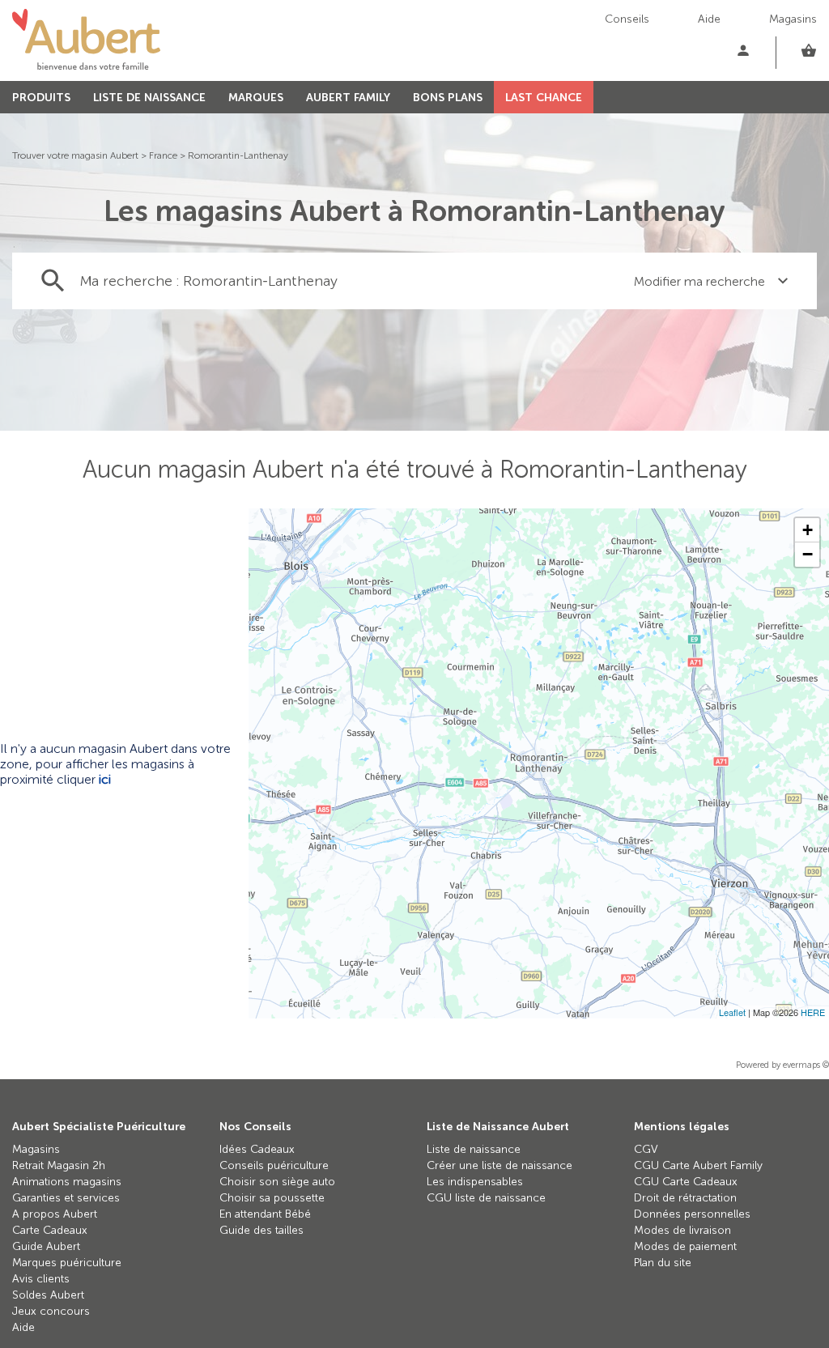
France (163, 155)
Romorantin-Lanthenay (238, 155)
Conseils (627, 19)
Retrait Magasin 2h (58, 1165)
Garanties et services (66, 1198)
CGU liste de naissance (486, 1198)
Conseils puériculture (274, 1165)
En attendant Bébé (265, 1214)
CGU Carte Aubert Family (698, 1165)
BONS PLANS (448, 97)
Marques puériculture (66, 1262)
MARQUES (255, 97)
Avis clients (41, 1279)
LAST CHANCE (543, 97)
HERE (813, 1012)
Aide (709, 19)
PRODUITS (41, 97)
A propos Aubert (54, 1214)
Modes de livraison (682, 1230)
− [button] (807, 554)
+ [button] (807, 530)
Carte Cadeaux (49, 1230)
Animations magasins (66, 1182)
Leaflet (732, 1012)
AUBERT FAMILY (348, 97)
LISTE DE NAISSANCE (149, 97)
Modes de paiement (685, 1246)
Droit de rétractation (685, 1198)
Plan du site (662, 1262)
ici (105, 779)
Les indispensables (475, 1182)
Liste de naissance (474, 1149)
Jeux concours (51, 1311)
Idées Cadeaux (257, 1149)
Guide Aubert (46, 1246)
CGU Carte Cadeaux (686, 1182)
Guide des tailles (261, 1230)
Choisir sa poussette (272, 1198)
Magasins (793, 19)
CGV (646, 1149)
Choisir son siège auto (277, 1182)
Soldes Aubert (48, 1295)
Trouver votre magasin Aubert (75, 155)
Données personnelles (692, 1214)
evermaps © (806, 1065)
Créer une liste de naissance (499, 1165)
